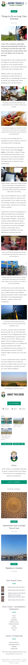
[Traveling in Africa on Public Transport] (18, 421)
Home (14, 615)
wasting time (19, 444)
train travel (7, 444)
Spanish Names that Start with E (16, 587)
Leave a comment (14, 482)
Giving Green (14, 648)
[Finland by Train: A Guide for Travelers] (6, 421)
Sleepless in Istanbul (14, 568)
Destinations (14, 619)
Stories (14, 521)
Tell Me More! (14, 403)
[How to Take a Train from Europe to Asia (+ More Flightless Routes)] (6, 431)
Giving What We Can (14, 644)
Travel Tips (14, 628)
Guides (14, 11)
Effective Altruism (14, 642)
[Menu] (26, 3)
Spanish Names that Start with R (16, 597)
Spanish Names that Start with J (16, 600)
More (14, 630)
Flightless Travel (14, 621)
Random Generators (14, 624)
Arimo (14, 465)
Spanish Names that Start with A (16, 590)
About (14, 617)
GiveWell (14, 646)
